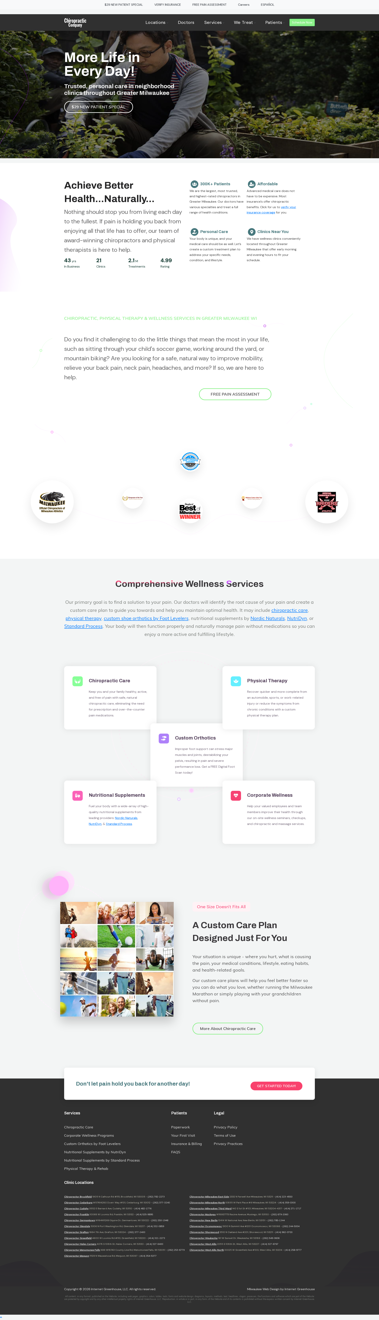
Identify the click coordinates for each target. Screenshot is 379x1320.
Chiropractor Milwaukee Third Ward (211, 1208)
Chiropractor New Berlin (204, 1220)
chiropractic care (289, 610)
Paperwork (180, 1127)
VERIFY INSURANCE (167, 5)
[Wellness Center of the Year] (252, 498)
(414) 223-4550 (283, 1196)
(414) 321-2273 (156, 1238)
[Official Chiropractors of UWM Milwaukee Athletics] (52, 502)
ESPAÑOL (267, 5)
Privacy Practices (228, 1143)
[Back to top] (1, 1317)
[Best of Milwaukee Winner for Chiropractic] (190, 511)
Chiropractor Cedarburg (78, 1202)
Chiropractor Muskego (203, 1214)
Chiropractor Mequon (76, 1255)
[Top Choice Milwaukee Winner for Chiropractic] (190, 461)
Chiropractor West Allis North (207, 1249)
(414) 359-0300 (287, 1202)
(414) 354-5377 (148, 1255)
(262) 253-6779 (176, 1249)
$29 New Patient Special (99, 106)
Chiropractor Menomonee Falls (82, 1249)
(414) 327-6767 (269, 1243)
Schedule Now (302, 22)
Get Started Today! (276, 1086)
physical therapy (83, 618)
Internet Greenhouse (300, 1289)
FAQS (175, 1152)
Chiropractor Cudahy (76, 1208)
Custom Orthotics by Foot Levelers (92, 1143)
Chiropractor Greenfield (78, 1238)
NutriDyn (297, 618)
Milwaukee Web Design (263, 1289)
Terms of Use (225, 1135)
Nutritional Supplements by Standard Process (102, 1160)
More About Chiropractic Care (228, 1028)
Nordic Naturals (267, 618)
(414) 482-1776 (142, 1208)
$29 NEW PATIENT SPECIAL (124, 5)
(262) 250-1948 (159, 1220)
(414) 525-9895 (144, 1214)
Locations (155, 22)
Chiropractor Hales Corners (80, 1243)
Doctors (186, 22)
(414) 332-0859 (155, 1226)
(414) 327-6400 (154, 1243)
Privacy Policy (225, 1127)
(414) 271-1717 (292, 1208)
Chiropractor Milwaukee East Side (209, 1196)
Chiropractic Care (78, 1127)
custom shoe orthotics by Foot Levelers (146, 618)
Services (213, 22)
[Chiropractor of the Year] (133, 498)
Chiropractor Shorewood (204, 1232)
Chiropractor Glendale (77, 1226)
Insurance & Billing (186, 1143)
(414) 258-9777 (293, 1249)
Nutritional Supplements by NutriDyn (95, 1152)
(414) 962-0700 (283, 1232)
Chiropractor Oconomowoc (206, 1226)
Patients (273, 22)
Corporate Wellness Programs (89, 1135)
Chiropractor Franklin (76, 1214)
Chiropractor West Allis (203, 1243)
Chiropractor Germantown (79, 1220)
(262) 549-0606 (271, 1238)
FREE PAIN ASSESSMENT (209, 5)
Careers (244, 5)
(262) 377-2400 (136, 1232)
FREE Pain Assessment (235, 394)
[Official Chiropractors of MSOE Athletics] (327, 502)
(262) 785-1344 (276, 1220)
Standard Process (83, 626)
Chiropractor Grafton (76, 1232)
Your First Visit (183, 1135)
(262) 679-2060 (279, 1214)
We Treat (243, 22)
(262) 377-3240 (161, 1202)
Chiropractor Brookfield (78, 1196)
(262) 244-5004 (290, 1226)
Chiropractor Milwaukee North (207, 1202)
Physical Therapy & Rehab (86, 1168)
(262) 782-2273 (156, 1196)
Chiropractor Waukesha (204, 1238)
